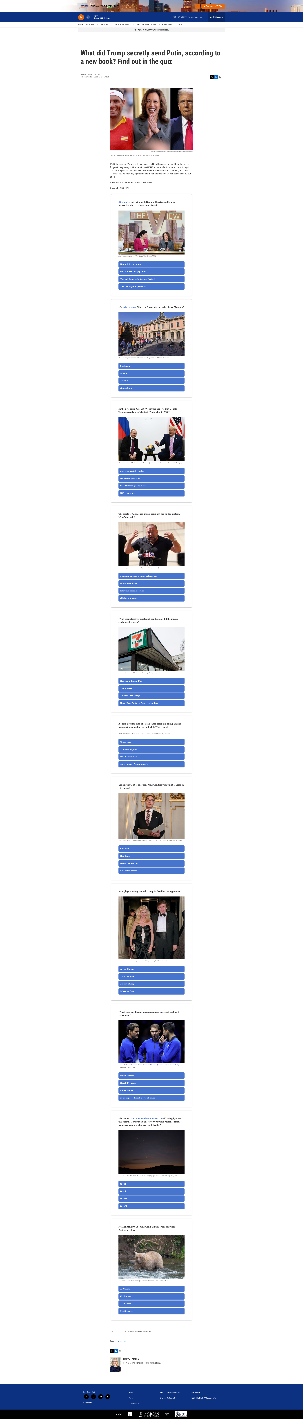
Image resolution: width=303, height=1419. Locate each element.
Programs (91, 25)
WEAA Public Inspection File (170, 1393)
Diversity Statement (167, 1398)
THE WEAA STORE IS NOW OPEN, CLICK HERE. (151, 30)
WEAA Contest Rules (146, 25)
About (180, 25)
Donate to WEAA (214, 6)
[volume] (88, 17)
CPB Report (195, 1393)
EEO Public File (134, 1403)
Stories (104, 25)
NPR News (122, 1341)
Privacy (131, 1398)
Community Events (123, 25)
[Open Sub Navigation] (97, 25)
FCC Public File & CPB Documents (203, 1398)
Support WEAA (165, 25)
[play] (81, 17)
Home (80, 25)
